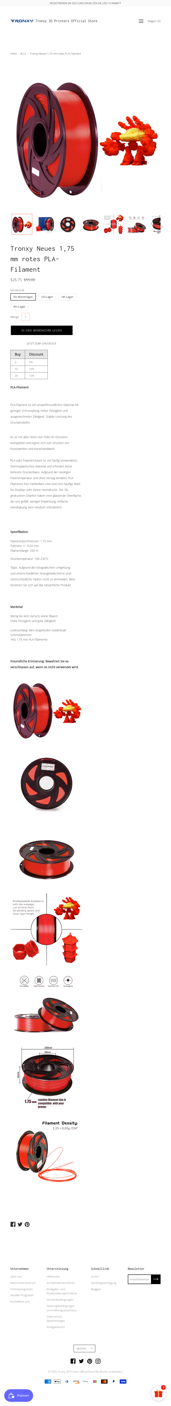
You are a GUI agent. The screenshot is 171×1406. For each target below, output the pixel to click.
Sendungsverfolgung (103, 1283)
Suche (94, 1276)
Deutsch (81, 1348)
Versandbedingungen (60, 1299)
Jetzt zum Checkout (42, 343)
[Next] (150, 136)
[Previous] (21, 136)
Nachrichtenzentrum (22, 1283)
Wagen (154, 21)
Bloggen (96, 1289)
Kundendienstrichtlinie (60, 1283)
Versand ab (17, 290)
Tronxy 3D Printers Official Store (66, 21)
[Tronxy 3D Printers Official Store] (21, 21)
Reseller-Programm (22, 1295)
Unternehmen (19, 1268)
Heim (13, 53)
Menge (14, 317)
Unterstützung (57, 1268)
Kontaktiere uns (20, 1301)
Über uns (16, 1276)
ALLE (23, 53)
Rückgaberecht (56, 1327)
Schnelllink (100, 1268)
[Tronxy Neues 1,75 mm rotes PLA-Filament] (21, 224)
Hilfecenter (53, 1276)
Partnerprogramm (21, 1289)
